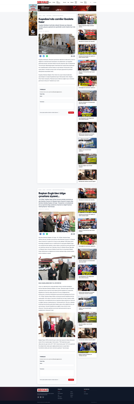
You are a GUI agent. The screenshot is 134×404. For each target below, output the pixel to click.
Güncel (50, 2)
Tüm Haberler (86, 393)
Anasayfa (40, 15)
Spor (68, 2)
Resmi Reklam (85, 2)
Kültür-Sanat (76, 2)
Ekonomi (64, 2)
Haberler (44, 15)
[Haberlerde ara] (90, 2)
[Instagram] (41, 397)
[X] (43, 397)
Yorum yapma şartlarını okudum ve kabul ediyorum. (49, 112)
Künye (85, 391)
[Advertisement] (101, 20)
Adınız (41, 96)
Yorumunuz (42, 101)
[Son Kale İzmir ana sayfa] (43, 390)
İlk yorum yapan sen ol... (57, 91)
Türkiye (81, 2)
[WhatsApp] (38, 397)
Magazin (72, 2)
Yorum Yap (71, 112)
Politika (53, 2)
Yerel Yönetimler (58, 2)
